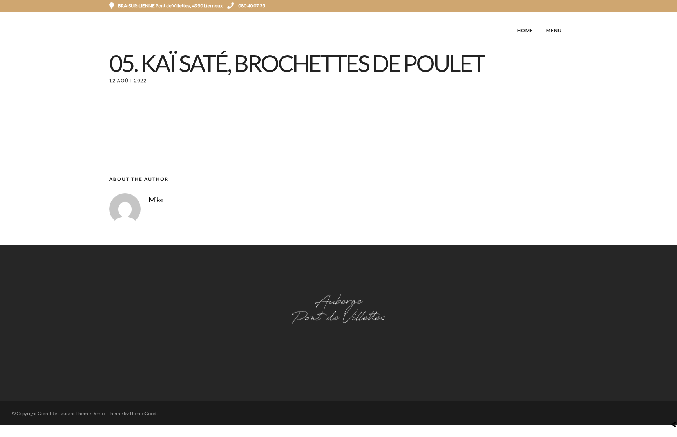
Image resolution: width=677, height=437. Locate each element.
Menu (554, 30)
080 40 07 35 (251, 6)
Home (525, 30)
